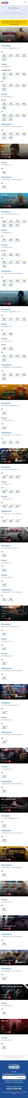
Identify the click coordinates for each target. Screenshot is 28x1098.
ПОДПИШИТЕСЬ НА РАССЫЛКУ (14, 1074)
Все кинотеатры (13, 8)
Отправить (20, 1077)
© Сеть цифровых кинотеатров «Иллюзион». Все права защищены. (14, 1092)
